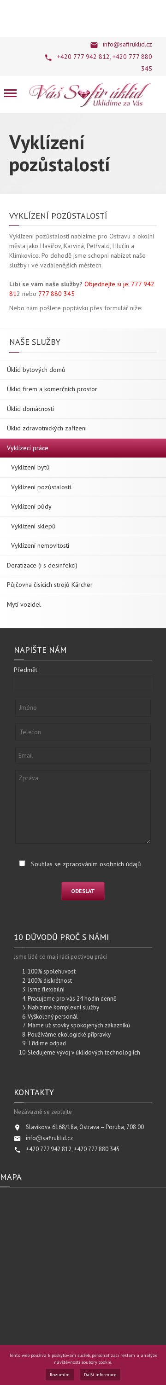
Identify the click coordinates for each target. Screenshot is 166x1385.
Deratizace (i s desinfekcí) (42, 565)
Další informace (100, 1375)
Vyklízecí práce (27, 448)
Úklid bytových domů (36, 369)
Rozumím (60, 1375)
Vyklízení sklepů (33, 526)
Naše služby (34, 342)
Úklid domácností (30, 409)
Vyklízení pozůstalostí (41, 487)
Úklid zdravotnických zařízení (47, 428)
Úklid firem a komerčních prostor (52, 389)
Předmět (25, 670)
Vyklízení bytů (30, 467)
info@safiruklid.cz (127, 44)
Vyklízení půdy (31, 506)
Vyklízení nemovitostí (40, 545)
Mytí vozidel (24, 604)
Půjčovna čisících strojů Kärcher (50, 584)
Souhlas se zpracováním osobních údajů (86, 864)
